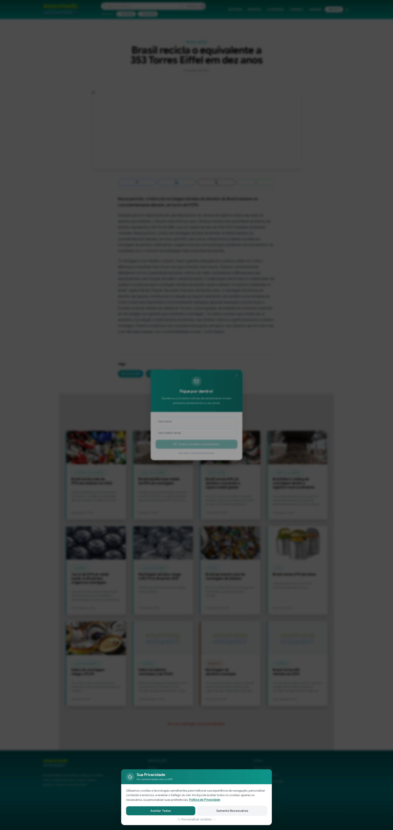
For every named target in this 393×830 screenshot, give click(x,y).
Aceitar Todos (160, 811)
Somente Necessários (232, 811)
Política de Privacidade (204, 800)
